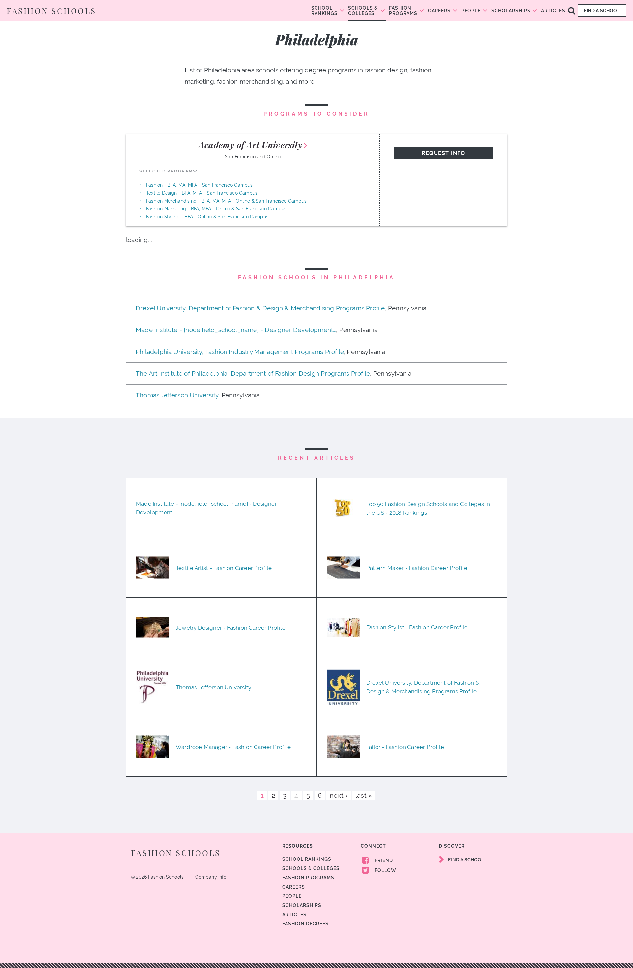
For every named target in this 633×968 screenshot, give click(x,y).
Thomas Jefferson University (177, 395)
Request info (443, 153)
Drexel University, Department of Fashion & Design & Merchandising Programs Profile (260, 308)
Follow (384, 870)
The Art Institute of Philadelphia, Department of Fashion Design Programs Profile (253, 373)
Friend (383, 860)
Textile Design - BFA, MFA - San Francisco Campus (201, 193)
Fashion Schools (51, 10)
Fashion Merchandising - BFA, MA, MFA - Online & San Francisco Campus (226, 200)
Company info (210, 877)
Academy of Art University (250, 145)
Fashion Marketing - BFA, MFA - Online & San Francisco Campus (216, 208)
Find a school (602, 10)
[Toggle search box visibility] (571, 10)
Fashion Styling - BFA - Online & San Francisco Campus (207, 216)
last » (363, 795)
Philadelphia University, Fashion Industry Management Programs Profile (240, 351)
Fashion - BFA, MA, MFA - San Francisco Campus (199, 185)
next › (338, 795)
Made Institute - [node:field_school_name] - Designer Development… (236, 329)
